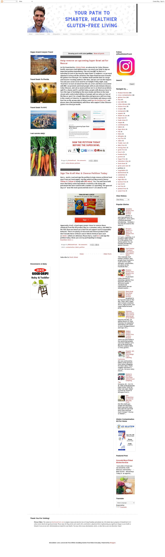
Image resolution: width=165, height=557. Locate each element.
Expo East (121, 118)
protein (120, 156)
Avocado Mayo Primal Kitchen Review (124, 461)
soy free (121, 138)
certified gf (122, 125)
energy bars (122, 147)
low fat (120, 184)
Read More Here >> (66, 240)
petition (77, 163)
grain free (121, 150)
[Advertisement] (76, 43)
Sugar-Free (121, 159)
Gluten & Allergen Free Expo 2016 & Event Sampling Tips (126, 378)
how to (120, 152)
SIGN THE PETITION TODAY (86, 142)
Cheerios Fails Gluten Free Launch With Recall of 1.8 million (130, 315)
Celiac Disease (39, 34)
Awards (65, 34)
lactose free (122, 182)
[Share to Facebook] (95, 161)
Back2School (122, 172)
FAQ (48, 34)
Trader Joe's (122, 143)
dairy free (121, 145)
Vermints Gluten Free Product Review (130, 211)
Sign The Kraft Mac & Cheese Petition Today (83, 173)
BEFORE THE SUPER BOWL (86, 145)
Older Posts (108, 254)
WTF (103, 34)
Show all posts (99, 53)
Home (82, 254)
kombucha (121, 154)
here (98, 236)
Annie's (65, 236)
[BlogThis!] (91, 161)
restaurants (122, 111)
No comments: (81, 160)
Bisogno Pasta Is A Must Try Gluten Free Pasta (130, 232)
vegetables (122, 170)
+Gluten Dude (80, 67)
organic (120, 113)
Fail (119, 131)
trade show (122, 120)
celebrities (121, 175)
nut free (121, 186)
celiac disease (70, 163)
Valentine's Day (123, 161)
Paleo (120, 134)
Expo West (121, 129)
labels (77, 247)
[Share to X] (93, 161)
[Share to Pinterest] (97, 161)
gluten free (122, 97)
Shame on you (122, 115)
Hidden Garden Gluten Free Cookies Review (130, 334)
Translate (123, 507)
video (120, 140)
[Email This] (90, 161)
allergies (121, 136)
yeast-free (121, 191)
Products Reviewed (76, 34)
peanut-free (122, 188)
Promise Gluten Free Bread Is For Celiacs (130, 272)
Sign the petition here (99, 100)
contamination (70, 247)
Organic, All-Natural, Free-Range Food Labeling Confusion (126, 355)
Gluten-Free (122, 106)
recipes (120, 109)
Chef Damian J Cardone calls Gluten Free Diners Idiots (130, 252)
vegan (120, 122)
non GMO (121, 102)
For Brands (110, 34)
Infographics (56, 34)
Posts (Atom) (74, 257)
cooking (120, 177)
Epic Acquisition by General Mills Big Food (129, 399)
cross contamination (125, 95)
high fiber (121, 179)
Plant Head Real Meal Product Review (129, 294)
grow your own (123, 166)
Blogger (113, 542)
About (30, 34)
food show (121, 163)
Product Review (123, 93)
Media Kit (120, 34)
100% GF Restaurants (92, 34)
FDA (119, 99)
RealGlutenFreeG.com (58, 522)
